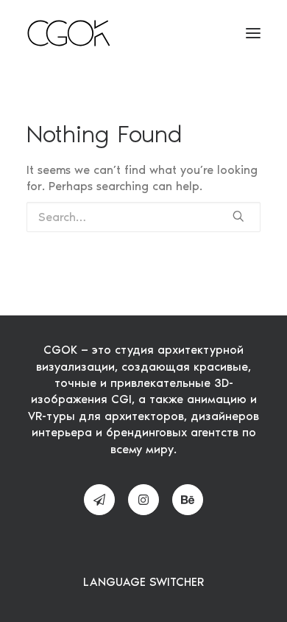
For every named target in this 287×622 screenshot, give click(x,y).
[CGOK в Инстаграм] (143, 499)
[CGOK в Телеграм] (99, 499)
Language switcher (143, 582)
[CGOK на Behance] (187, 499)
